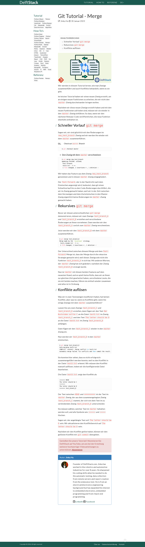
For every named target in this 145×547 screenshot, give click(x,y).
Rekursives (74, 45)
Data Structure (39, 27)
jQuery (36, 55)
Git (35, 25)
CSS (41, 59)
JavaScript (37, 23)
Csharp (36, 63)
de (121, 2)
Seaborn (42, 49)
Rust (42, 63)
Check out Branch (74, 143)
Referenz (112, 2)
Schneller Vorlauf (77, 41)
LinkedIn (79, 501)
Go (50, 59)
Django (46, 44)
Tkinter (47, 19)
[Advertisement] (8, 38)
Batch (47, 38)
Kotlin (41, 61)
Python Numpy (47, 23)
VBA (44, 69)
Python (48, 36)
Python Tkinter (39, 38)
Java (35, 61)
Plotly (36, 49)
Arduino (36, 65)
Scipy (35, 80)
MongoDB (37, 67)
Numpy (47, 42)
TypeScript (37, 57)
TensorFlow (44, 55)
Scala (49, 69)
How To (100, 2)
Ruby (47, 63)
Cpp (47, 51)
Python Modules (39, 21)
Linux (35, 51)
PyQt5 (48, 25)
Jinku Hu (64, 21)
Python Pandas (39, 42)
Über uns (97, 544)
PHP (45, 59)
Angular (45, 57)
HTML (36, 53)
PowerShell (37, 40)
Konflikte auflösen (72, 48)
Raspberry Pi (38, 71)
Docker (44, 46)
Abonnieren (77, 449)
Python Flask (38, 44)
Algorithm (48, 27)
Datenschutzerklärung (109, 544)
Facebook (90, 501)
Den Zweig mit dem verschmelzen (81, 155)
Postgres (45, 67)
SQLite (36, 69)
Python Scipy (38, 34)
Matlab (49, 49)
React (36, 59)
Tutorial (88, 2)
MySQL (43, 65)
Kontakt (121, 544)
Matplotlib (41, 25)
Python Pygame (39, 36)
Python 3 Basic (38, 19)
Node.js (46, 61)
